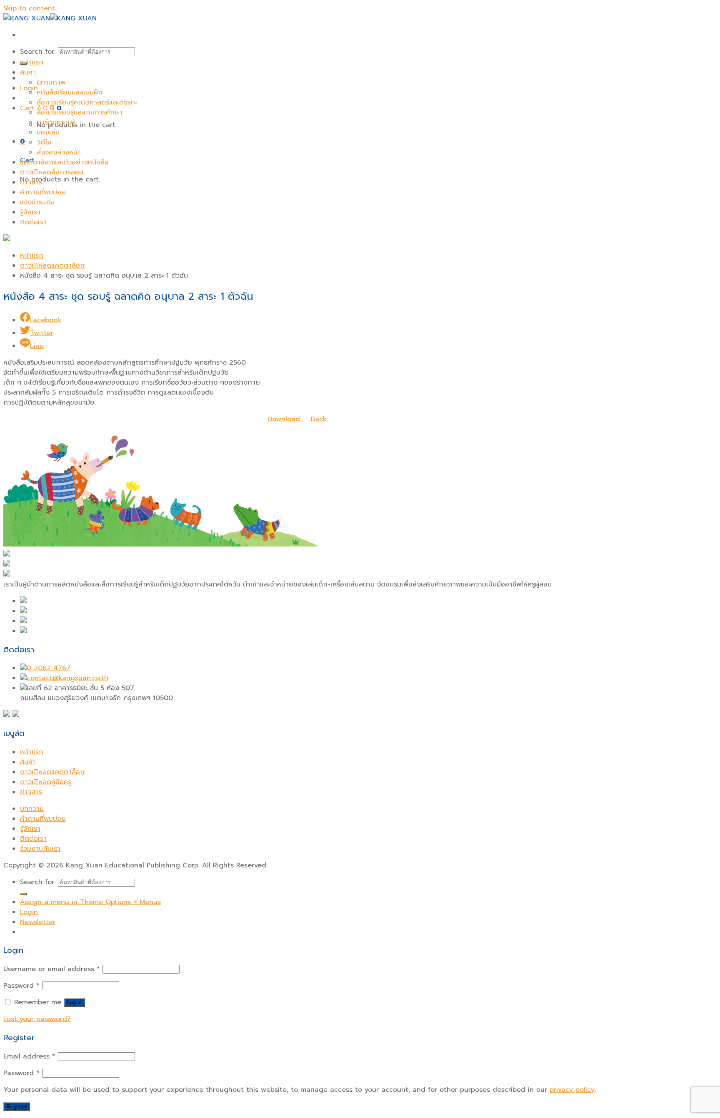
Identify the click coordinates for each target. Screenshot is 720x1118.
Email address (29, 1056)
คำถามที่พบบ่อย (43, 192)
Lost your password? (37, 1019)
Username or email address (51, 969)
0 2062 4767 (48, 668)
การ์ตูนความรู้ (56, 122)
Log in (74, 1002)
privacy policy (572, 1090)
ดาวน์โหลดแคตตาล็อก (52, 266)
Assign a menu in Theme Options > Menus (90, 902)
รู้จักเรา (30, 212)
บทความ (32, 809)
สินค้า (28, 72)
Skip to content (29, 8)
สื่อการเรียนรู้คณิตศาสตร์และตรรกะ (87, 102)
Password (21, 986)
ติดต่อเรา (33, 222)
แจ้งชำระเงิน (37, 202)
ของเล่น (48, 132)
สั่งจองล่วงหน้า (59, 152)
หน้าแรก (31, 62)
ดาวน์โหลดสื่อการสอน (51, 172)
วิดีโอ (44, 142)
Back (319, 419)
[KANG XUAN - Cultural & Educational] (50, 18)
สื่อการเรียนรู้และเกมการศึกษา (79, 112)
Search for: (37, 52)
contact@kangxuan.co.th (67, 678)
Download (284, 419)
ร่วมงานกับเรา (40, 849)
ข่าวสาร (31, 182)
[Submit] (23, 894)
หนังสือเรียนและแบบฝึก (69, 92)
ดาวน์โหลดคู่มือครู (45, 782)
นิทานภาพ (51, 82)
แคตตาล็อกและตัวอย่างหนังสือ (64, 162)
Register (17, 1106)
